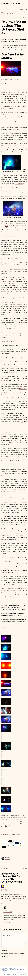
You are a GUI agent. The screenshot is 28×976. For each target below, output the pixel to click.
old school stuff (15, 129)
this (22, 421)
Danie (3, 283)
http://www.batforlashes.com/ (9, 830)
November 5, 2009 (5, 890)
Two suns (3, 16)
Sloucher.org (16, 3)
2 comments (24, 17)
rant (14, 14)
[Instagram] (7, 956)
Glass (6, 225)
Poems (4, 12)
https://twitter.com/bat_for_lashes (10, 834)
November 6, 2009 (8, 911)
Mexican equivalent (12, 123)
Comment (22, 944)
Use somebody (19, 183)
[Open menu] (25, 3)
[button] (14, 639)
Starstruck (24, 14)
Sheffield (19, 14)
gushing (13, 98)
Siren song (15, 283)
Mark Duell (3, 889)
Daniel (18, 121)
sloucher (5, 910)
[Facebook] (2, 956)
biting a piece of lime (21, 430)
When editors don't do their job (7, 13)
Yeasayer (11, 143)
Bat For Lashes (4, 14)
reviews (7, 12)
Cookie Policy (4, 970)
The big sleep (18, 306)
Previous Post (4, 868)
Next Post (24, 868)
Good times (4, 594)
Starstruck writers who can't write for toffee (18, 12)
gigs (2, 12)
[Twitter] (5, 956)
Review (16, 14)
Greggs (7, 568)
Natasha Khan (10, 14)
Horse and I (5, 277)
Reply (2, 903)
